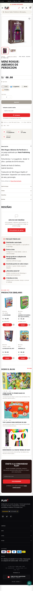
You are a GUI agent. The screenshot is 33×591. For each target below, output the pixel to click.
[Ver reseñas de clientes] (16, 72)
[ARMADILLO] (24, 344)
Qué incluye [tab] (4, 186)
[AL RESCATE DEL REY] (8, 344)
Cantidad (3, 94)
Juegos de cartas (12, 56)
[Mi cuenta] (26, 8)
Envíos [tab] (3, 199)
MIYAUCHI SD (16, 572)
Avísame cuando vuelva (9, 107)
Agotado (16, 102)
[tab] (4, 50)
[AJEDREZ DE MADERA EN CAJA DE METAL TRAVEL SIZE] (24, 311)
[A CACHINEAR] (8, 311)
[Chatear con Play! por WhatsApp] (29, 583)
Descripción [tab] (4, 146)
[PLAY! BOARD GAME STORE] (7, 8)
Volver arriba (16, 581)
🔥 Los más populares (16, 4)
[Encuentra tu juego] (19, 8)
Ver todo (29, 368)
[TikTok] (6, 516)
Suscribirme (16, 481)
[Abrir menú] (2, 8)
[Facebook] (10, 516)
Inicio (3, 56)
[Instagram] (2, 516)
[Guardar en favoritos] (29, 18)
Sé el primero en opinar (16, 230)
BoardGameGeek (16, 181)
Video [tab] (3, 190)
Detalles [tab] (3, 195)
